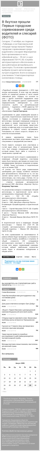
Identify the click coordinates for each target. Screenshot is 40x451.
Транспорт (6, 16)
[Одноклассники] (20, 85)
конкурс (27, 257)
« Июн (4, 391)
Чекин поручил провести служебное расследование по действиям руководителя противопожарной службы (17, 336)
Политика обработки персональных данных (17, 431)
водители (19, 257)
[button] (36, 4)
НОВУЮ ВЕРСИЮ (18, 285)
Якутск (34, 257)
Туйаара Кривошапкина (13, 82)
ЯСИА (4, 300)
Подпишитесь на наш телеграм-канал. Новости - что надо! (20, 262)
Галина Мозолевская (8, 292)
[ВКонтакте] (17, 85)
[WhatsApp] (23, 85)
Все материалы (8, 354)
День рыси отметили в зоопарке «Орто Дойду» (18, 304)
